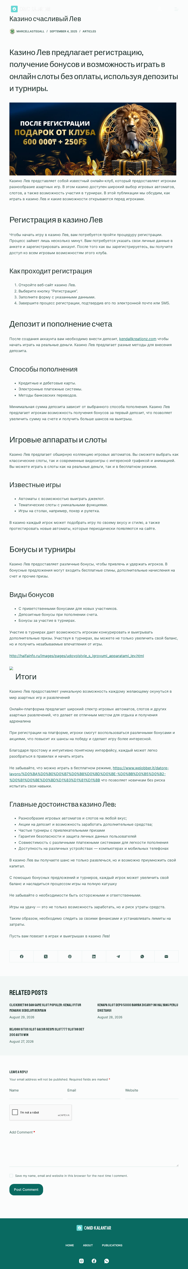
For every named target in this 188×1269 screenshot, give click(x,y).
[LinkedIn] (94, 956)
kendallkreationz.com (137, 338)
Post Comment (26, 1189)
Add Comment (22, 1132)
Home (70, 1245)
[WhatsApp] (142, 956)
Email (71, 1090)
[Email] (167, 956)
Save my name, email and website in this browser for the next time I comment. (71, 1175)
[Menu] (176, 9)
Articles (89, 31)
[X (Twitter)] (46, 956)
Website (131, 1090)
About (88, 1245)
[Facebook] (22, 956)
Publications (112, 1245)
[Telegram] (118, 956)
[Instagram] (81, 1261)
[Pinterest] (70, 956)
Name (14, 1090)
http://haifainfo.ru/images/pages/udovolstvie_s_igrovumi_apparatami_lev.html (76, 655)
